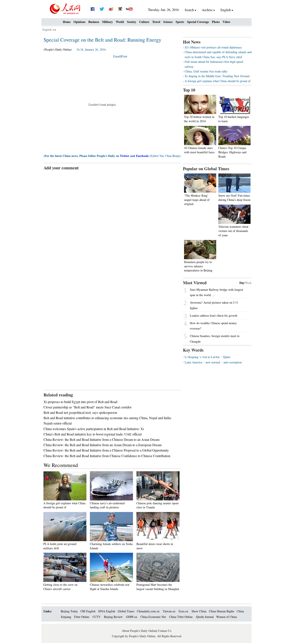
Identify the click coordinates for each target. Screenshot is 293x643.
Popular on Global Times (206, 169)
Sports (180, 22)
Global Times (126, 611)
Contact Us (164, 631)
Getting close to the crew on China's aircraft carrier (60, 587)
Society (131, 22)
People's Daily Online (58, 49)
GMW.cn (132, 617)
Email (117, 56)
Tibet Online (81, 617)
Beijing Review (113, 617)
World (120, 22)
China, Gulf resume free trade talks (206, 71)
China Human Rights (221, 611)
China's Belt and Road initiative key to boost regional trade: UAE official (93, 434)
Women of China (226, 617)
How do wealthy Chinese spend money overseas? (213, 325)
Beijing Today (69, 611)
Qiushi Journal (205, 617)
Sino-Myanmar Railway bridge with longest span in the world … (216, 292)
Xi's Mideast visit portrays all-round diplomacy (213, 47)
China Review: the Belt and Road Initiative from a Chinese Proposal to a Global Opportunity (106, 450)
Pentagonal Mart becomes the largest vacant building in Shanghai (157, 587)
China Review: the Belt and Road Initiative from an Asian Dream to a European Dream (103, 445)
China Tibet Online (181, 617)
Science (168, 22)
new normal (213, 362)
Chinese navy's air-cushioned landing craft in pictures (107, 505)
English (47, 29)
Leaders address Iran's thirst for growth (213, 315)
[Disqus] (112, 224)
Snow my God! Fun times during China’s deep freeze (234, 197)
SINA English (106, 611)
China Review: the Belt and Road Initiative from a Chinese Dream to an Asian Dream (101, 439)
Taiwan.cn (169, 611)
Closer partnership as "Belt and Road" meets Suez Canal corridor (87, 407)
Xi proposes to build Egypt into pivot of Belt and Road (80, 401)
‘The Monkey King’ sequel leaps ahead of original (197, 199)
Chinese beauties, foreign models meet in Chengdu (214, 338)
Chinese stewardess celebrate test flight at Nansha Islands (109, 587)
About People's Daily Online (139, 631)
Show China (199, 611)
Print (124, 56)
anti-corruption (233, 362)
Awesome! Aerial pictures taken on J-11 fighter (214, 305)
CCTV (97, 617)
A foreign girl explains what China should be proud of (64, 505)
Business (93, 22)
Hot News (192, 42)
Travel (156, 22)
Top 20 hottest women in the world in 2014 (199, 119)
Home (67, 22)
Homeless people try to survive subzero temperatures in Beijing (198, 266)
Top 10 (189, 90)
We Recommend (61, 465)
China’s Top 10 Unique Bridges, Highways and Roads (232, 152)
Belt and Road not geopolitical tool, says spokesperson (80, 412)
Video (226, 22)
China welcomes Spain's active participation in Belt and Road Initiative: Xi (94, 428)
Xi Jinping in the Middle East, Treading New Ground (217, 76)
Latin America (193, 362)
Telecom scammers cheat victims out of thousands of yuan (233, 230)
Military (107, 22)
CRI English (87, 611)
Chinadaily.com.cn (148, 611)
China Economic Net (153, 617)
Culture (144, 22)
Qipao (226, 357)
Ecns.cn (183, 611)
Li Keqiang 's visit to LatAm (202, 357)
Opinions (79, 22)
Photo (216, 22)
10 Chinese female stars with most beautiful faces (199, 150)
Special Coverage (198, 22)
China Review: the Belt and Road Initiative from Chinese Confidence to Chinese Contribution (107, 455)
